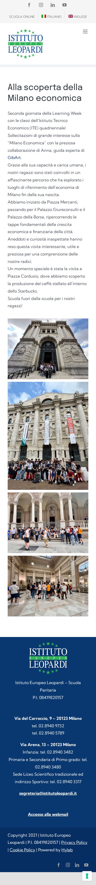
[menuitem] (51, 17)
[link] (14, 157)
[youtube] (86, 865)
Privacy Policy (74, 842)
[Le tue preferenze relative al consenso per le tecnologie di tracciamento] (87, 876)
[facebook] (59, 865)
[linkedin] (77, 865)
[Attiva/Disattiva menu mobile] (85, 31)
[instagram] (68, 865)
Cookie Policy (22, 849)
